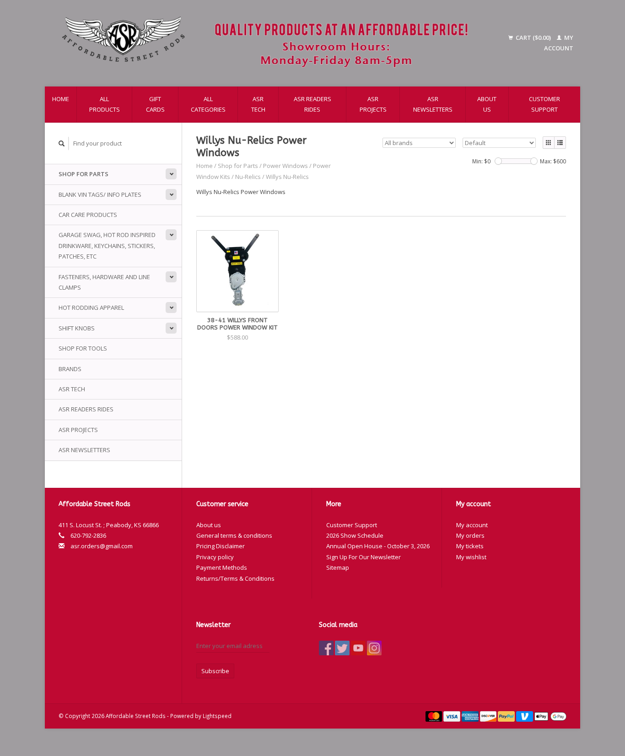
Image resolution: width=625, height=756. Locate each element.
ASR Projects (373, 104)
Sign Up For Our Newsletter (363, 557)
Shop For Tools (83, 348)
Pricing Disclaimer (220, 546)
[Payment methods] (435, 716)
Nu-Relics (248, 177)
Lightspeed (217, 715)
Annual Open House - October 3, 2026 (378, 546)
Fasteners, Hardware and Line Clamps (104, 282)
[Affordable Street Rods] (269, 43)
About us (486, 104)
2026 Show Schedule (354, 535)
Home (60, 99)
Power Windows (285, 166)
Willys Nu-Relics (287, 177)
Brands (70, 369)
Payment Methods (221, 567)
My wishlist (471, 557)
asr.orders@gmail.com (101, 546)
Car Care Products (88, 215)
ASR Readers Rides (312, 104)
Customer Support (544, 104)
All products (104, 104)
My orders (470, 535)
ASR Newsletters (433, 104)
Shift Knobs (77, 328)
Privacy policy (215, 557)
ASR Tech (258, 104)
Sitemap (337, 567)
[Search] (62, 143)
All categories (208, 104)
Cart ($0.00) (533, 37)
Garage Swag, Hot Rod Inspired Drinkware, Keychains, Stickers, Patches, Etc (107, 245)
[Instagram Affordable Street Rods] (374, 648)
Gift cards (155, 104)
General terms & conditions (234, 535)
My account (472, 525)
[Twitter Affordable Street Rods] (342, 648)
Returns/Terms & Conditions (235, 578)
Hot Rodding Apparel (91, 307)
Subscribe (215, 671)
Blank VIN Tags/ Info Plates (100, 194)
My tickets (470, 546)
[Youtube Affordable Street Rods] (358, 648)
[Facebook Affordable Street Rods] (326, 648)
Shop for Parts (83, 174)
